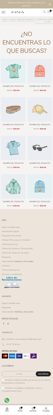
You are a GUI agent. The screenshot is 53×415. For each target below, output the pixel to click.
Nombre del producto (13, 89)
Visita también (17, 264)
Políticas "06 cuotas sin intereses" (16, 243)
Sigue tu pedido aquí (11, 230)
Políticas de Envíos (10, 247)
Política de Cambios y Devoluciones (17, 251)
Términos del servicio (11, 273)
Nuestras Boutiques (10, 234)
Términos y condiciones (12, 277)
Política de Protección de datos (15, 256)
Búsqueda (6, 260)
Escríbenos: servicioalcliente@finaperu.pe (23, 342)
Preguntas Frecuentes (11, 239)
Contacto (6, 269)
